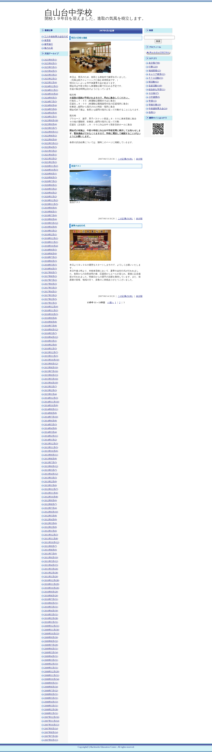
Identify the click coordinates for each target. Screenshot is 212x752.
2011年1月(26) (51, 576)
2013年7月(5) (50, 462)
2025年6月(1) (50, 63)
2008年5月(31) (51, 698)
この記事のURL (125, 159)
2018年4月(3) (50, 269)
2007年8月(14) (51, 732)
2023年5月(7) (50, 128)
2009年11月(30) (51, 630)
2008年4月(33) (51, 702)
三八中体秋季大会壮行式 (56, 36)
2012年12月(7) (51, 489)
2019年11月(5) (51, 204)
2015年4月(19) (51, 383)
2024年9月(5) (50, 98)
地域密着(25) (155, 70)
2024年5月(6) (50, 109)
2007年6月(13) (51, 740)
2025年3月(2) (50, 75)
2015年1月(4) (50, 394)
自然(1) (152, 112)
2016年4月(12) (51, 337)
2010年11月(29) (51, 584)
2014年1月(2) (50, 440)
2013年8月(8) (50, 459)
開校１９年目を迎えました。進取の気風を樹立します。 (95, 18)
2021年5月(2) (50, 151)
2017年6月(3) (50, 284)
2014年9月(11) (51, 409)
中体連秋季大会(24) (158, 108)
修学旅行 (48, 44)
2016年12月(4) (51, 307)
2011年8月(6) (50, 550)
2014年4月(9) (50, 428)
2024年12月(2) (51, 86)
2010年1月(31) (51, 622)
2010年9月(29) (51, 592)
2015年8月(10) (51, 367)
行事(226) (153, 67)
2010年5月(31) (51, 607)
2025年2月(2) (50, 79)
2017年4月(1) (50, 291)
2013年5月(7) (50, 470)
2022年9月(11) (51, 132)
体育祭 (47, 40)
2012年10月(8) (51, 497)
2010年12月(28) (51, 580)
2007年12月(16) (51, 717)
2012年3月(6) (50, 523)
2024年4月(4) (50, 113)
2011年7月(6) (50, 554)
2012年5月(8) (50, 516)
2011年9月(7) (50, 546)
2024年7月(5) (50, 101)
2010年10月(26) (51, 588)
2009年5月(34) (51, 652)
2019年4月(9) (50, 227)
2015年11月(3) (51, 356)
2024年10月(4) (51, 94)
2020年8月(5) (50, 177)
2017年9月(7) (50, 272)
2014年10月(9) (51, 405)
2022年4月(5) (50, 147)
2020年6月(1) (50, 185)
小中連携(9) (154, 97)
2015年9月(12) (51, 364)
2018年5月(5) (50, 265)
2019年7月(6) (50, 215)
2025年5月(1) (50, 67)
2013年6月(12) (51, 466)
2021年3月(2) (50, 158)
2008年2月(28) (51, 709)
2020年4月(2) (50, 193)
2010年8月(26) (51, 596)
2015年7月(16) (51, 371)
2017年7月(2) (50, 280)
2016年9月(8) (50, 318)
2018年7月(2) (50, 257)
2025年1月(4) (50, 82)
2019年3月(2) (50, 231)
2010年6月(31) (51, 603)
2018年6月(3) (50, 261)
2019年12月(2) (51, 200)
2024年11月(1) (51, 90)
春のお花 (48, 48)
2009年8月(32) (51, 641)
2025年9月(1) (50, 60)
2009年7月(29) (51, 645)
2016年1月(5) (50, 348)
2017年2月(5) (50, 299)
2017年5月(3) (50, 288)
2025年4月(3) (50, 71)
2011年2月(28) (51, 573)
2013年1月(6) (50, 485)
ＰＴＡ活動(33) (156, 78)
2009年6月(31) (51, 649)
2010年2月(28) (51, 618)
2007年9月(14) (51, 728)
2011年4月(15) (51, 565)
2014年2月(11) (51, 436)
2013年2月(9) (50, 481)
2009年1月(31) (51, 668)
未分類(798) (154, 63)
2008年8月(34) (51, 687)
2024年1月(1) (50, 117)
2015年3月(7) (50, 386)
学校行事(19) (155, 105)
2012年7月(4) (50, 508)
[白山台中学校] (106, 26)
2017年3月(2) (50, 295)
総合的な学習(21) (157, 89)
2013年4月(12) (51, 474)
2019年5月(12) (51, 223)
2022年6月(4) (50, 139)
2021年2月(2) (50, 162)
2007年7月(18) (51, 736)
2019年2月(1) (50, 234)
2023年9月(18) (51, 120)
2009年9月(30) (51, 637)
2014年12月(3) (51, 398)
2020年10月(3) (51, 170)
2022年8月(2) (50, 136)
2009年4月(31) (51, 656)
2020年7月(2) (50, 181)
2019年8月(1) (50, 212)
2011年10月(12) (51, 542)
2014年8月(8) (50, 413)
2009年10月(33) (51, 633)
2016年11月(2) (51, 310)
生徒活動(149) (155, 86)
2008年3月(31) (51, 706)
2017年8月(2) (50, 276)
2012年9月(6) (50, 500)
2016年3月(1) (50, 341)
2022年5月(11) (51, 143)
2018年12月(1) (51, 238)
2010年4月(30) (51, 611)
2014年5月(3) (50, 424)
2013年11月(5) (51, 447)
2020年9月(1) (50, 174)
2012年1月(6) (50, 531)
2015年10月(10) (51, 360)
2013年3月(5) (50, 478)
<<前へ (110, 302)
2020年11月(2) (51, 166)
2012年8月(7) (50, 504)
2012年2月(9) (50, 527)
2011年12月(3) (51, 535)
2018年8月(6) (50, 253)
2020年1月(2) (50, 196)
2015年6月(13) (51, 375)
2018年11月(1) (51, 242)
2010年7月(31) (51, 599)
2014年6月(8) (50, 421)
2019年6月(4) (50, 219)
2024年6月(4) (50, 105)
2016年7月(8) (50, 326)
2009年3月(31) (51, 660)
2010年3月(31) (51, 614)
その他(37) (154, 93)
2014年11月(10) (51, 402)
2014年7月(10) (51, 417)
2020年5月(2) (50, 189)
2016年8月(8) (50, 322)
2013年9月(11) (51, 455)
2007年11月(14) (51, 721)
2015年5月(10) (51, 379)
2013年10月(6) (51, 451)
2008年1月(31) (51, 713)
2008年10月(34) (51, 679)
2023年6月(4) (50, 124)
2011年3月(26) (51, 569)
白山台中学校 (68, 12)
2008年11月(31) (51, 675)
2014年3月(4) (50, 432)
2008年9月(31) (51, 683)
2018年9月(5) (50, 250)
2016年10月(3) (51, 314)
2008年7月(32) (51, 690)
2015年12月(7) (51, 352)
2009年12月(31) (51, 626)
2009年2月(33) (51, 664)
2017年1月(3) (50, 303)
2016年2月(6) (50, 345)
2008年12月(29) (51, 671)
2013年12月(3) (51, 443)
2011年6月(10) (51, 557)
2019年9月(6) (50, 208)
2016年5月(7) (50, 333)
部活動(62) (154, 82)
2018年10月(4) (51, 246)
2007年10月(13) (51, 725)
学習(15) (153, 101)
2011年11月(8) (51, 538)
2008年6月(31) (51, 694)
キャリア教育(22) (157, 74)
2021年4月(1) (50, 155)
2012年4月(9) (50, 519)
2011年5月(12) (51, 561)
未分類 (139, 159)
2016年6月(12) (51, 329)
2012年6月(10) (51, 512)
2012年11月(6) (51, 493)
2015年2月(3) (50, 390)
